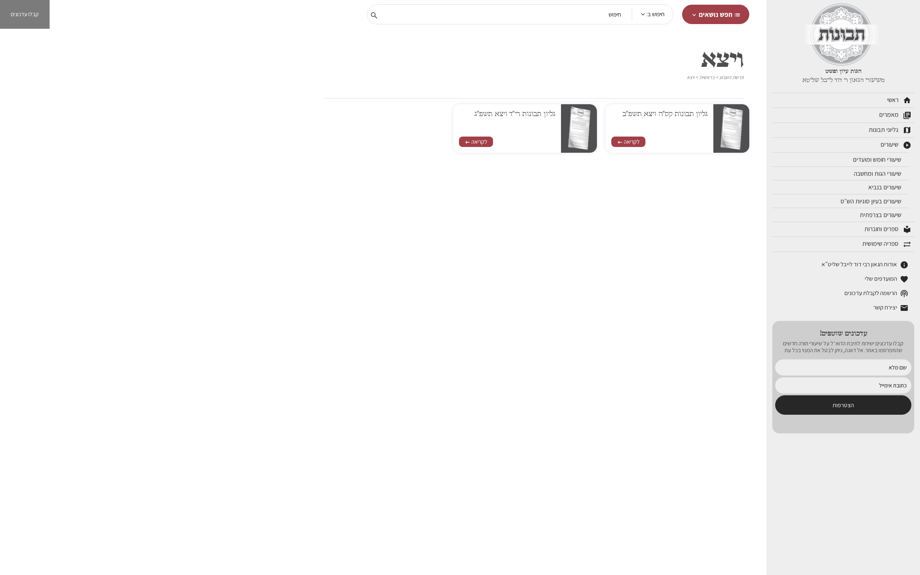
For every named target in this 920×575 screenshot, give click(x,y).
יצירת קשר (890, 307)
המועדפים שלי (886, 279)
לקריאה (628, 142)
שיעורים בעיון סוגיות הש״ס (872, 201)
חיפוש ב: (655, 14)
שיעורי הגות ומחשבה (878, 173)
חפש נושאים (716, 14)
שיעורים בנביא (885, 187)
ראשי (899, 100)
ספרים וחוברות (887, 229)
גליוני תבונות (890, 130)
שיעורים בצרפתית (881, 215)
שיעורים (895, 145)
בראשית (706, 77)
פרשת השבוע (731, 77)
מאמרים (895, 115)
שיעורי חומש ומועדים (878, 159)
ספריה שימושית (886, 244)
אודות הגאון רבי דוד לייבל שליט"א (865, 264)
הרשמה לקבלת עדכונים (876, 293)
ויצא (690, 77)
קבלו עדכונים (25, 14)
